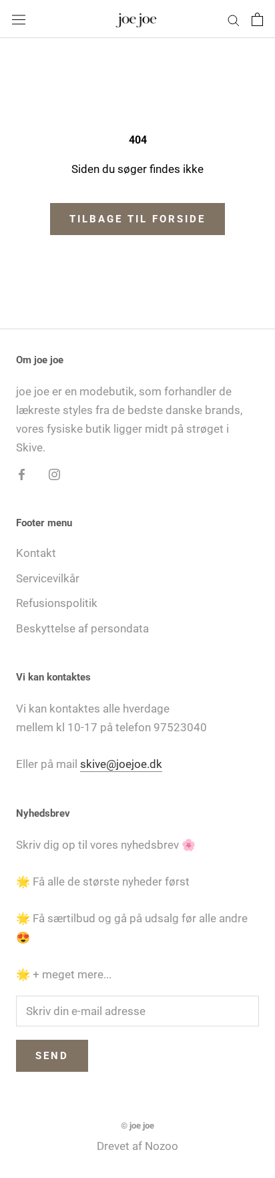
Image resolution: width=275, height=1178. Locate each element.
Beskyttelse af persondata (82, 628)
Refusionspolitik (56, 603)
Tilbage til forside (137, 219)
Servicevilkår (47, 578)
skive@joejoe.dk (121, 764)
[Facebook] (21, 473)
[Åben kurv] (257, 19)
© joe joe (137, 1126)
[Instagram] (54, 473)
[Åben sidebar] (18, 19)
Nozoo (161, 1146)
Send (52, 1056)
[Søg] (234, 19)
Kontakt (36, 553)
